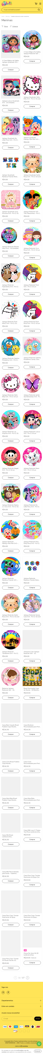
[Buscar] (39, 9)
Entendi (37, 1051)
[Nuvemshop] (21, 1046)
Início (3, 16)
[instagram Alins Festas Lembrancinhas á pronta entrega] (3, 992)
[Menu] (40, 4)
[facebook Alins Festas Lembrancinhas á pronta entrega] (8, 992)
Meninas (8, 16)
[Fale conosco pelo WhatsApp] (39, 1043)
